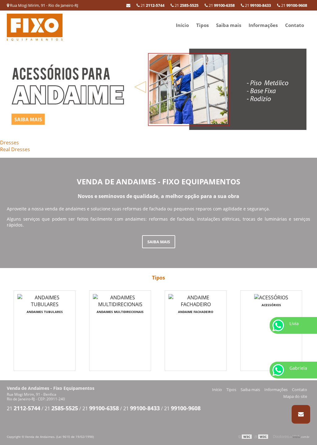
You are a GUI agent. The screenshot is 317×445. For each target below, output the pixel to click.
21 (293, 5)
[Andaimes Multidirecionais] (120, 300)
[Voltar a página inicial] (35, 26)
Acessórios (271, 305)
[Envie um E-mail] (128, 5)
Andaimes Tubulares (45, 312)
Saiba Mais (158, 242)
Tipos (202, 25)
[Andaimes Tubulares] (44, 300)
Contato (294, 25)
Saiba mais (228, 25)
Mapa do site (295, 396)
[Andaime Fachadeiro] (195, 300)
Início (182, 25)
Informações (263, 25)
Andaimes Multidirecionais (120, 312)
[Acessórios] (158, 89)
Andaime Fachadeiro (195, 312)
